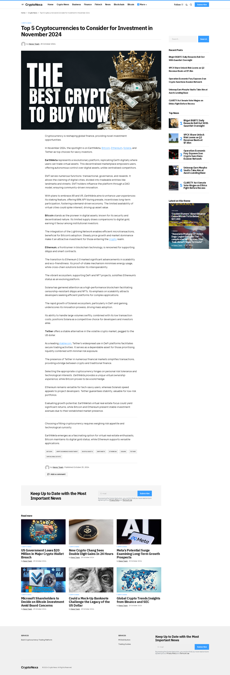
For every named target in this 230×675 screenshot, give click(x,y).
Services (25, 635)
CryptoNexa (33, 4)
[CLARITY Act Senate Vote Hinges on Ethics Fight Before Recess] (173, 185)
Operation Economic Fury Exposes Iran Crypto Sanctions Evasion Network (195, 154)
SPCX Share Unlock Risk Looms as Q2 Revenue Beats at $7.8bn (194, 138)
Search (203, 39)
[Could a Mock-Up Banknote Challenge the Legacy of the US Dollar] (91, 579)
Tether (132, 451)
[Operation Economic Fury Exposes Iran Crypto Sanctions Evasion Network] (173, 154)
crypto (113, 239)
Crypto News (32, 13)
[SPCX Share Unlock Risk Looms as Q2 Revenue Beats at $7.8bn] (173, 138)
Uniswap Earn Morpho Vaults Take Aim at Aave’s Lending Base (195, 170)
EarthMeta (101, 451)
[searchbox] (183, 39)
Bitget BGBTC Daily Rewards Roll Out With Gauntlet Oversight (196, 123)
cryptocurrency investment (67, 451)
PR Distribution (124, 640)
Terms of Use (127, 500)
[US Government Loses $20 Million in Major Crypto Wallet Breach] (43, 531)
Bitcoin (106, 148)
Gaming (175, 231)
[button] (22, 4)
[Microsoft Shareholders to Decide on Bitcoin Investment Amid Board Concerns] (43, 579)
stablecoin (65, 343)
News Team (177, 245)
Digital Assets (87, 451)
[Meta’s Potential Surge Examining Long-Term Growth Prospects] (139, 531)
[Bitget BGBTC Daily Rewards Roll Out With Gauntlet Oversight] (173, 123)
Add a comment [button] (58, 474)
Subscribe (202, 4)
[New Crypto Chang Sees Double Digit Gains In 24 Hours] (91, 531)
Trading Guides (124, 644)
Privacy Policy (114, 500)
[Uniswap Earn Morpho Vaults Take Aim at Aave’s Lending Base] (173, 170)
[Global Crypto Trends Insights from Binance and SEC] (139, 579)
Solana (127, 148)
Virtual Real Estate (54, 456)
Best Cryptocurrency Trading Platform (36, 640)
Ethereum (116, 148)
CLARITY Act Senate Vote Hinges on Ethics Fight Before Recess (195, 185)
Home (23, 13)
